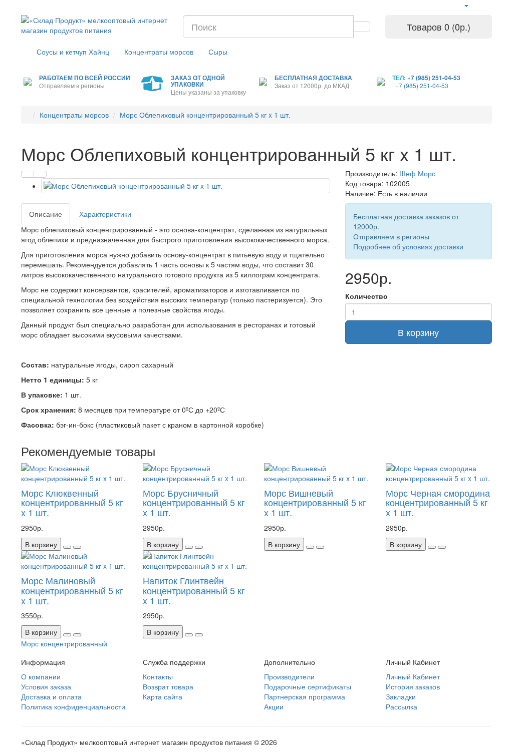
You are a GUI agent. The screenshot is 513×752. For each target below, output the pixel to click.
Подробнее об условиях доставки (408, 246)
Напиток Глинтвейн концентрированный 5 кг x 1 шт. (194, 590)
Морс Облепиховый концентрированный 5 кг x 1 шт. (205, 115)
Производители (289, 676)
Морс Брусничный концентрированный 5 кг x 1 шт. (194, 502)
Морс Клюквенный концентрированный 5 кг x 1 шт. (72, 502)
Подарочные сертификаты (307, 686)
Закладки (401, 696)
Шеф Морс (417, 173)
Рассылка (401, 706)
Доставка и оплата (51, 696)
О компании (41, 676)
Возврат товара (168, 686)
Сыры (217, 52)
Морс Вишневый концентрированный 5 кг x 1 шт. (315, 502)
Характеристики (105, 214)
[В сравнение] (40, 174)
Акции (274, 706)
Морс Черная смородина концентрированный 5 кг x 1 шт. (438, 502)
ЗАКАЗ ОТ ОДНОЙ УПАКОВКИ (198, 81)
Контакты (158, 676)
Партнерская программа (304, 696)
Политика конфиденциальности (73, 706)
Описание (45, 214)
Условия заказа (46, 686)
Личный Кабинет (413, 676)
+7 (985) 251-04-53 (433, 77)
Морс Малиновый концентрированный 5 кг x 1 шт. (72, 590)
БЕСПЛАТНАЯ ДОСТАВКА (313, 77)
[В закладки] (27, 174)
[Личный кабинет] (465, 5)
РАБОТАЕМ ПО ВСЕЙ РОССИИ (84, 77)
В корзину (418, 331)
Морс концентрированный (64, 643)
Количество (366, 296)
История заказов (413, 686)
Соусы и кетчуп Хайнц (73, 52)
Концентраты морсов (158, 52)
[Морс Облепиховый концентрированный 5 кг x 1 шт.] (185, 185)
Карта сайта (162, 696)
